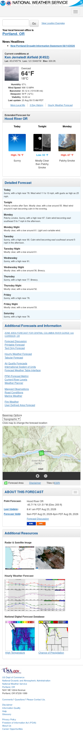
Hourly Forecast (60, 105)
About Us (6, 725)
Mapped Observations (17, 389)
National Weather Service (14, 683)
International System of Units (20, 366)
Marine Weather (13, 395)
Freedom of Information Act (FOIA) (19, 722)
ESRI (57, 482)
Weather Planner (14, 383)
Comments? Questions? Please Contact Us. (24, 699)
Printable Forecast (15, 344)
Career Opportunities (12, 728)
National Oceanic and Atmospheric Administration (26, 680)
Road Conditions (14, 392)
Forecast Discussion (16, 341)
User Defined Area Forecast (20, 405)
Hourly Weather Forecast (18, 354)
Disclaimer (35, 482)
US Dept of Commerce (13, 677)
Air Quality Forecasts (16, 363)
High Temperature (15, 652)
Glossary (6, 714)
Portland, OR (13, 33)
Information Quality (11, 707)
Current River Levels (16, 379)
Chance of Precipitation (51, 652)
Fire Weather (12, 401)
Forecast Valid (12, 514)
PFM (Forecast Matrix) (17, 376)
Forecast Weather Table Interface (23, 370)
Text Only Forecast (15, 348)
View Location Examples (53, 23)
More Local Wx (17, 105)
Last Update (11, 509)
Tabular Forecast (14, 357)
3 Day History (36, 105)
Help (4, 711)
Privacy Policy (9, 719)
